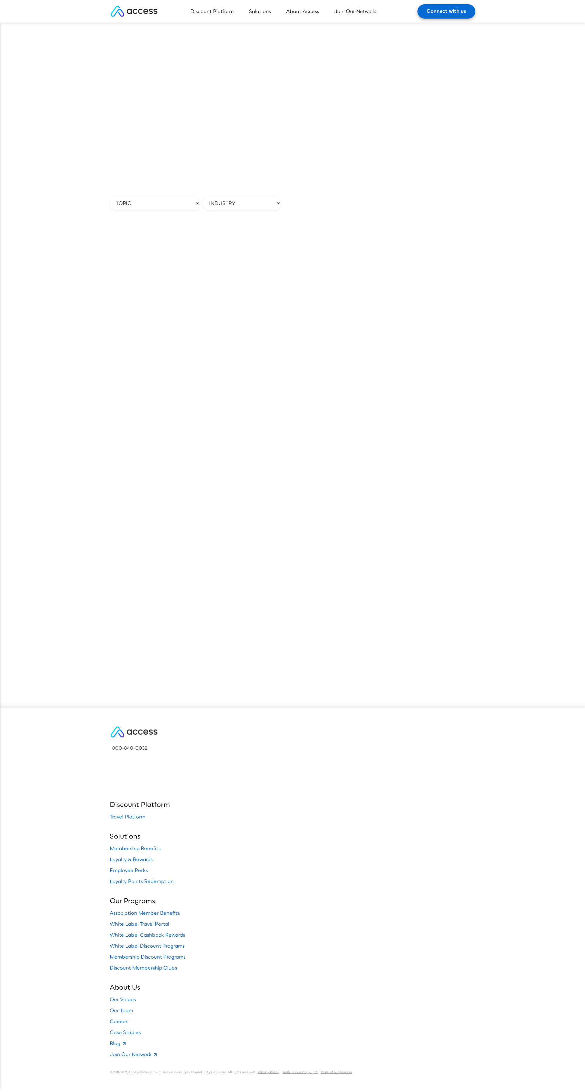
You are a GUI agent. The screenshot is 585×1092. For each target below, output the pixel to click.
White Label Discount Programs (147, 946)
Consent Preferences (336, 1072)
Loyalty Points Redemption (142, 881)
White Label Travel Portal (139, 924)
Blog (115, 1043)
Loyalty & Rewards (131, 859)
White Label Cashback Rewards (147, 935)
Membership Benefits (135, 848)
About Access (302, 11)
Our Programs (132, 900)
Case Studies (125, 1032)
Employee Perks (129, 870)
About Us (125, 987)
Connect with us (446, 11)
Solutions (260, 11)
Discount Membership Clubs (143, 968)
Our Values (123, 999)
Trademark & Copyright (300, 1072)
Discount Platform (212, 11)
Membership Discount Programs (148, 957)
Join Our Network (355, 11)
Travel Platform (127, 817)
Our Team (121, 1010)
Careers (119, 1021)
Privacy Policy (268, 1072)
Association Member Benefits (145, 913)
